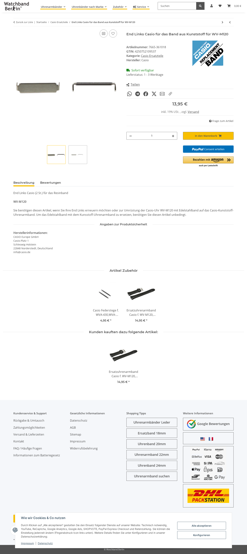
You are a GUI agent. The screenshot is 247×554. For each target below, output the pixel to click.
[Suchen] (200, 6)
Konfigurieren (201, 535)
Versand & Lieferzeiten (28, 434)
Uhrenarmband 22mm (152, 454)
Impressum (27, 543)
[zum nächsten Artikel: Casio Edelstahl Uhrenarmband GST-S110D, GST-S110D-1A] (222, 22)
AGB (73, 428)
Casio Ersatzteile (152, 56)
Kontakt (18, 441)
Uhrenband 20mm (152, 444)
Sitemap (75, 434)
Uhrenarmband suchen (152, 476)
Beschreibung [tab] (23, 182)
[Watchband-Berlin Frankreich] (212, 439)
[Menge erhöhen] (173, 135)
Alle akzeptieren (202, 525)
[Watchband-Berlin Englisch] (203, 439)
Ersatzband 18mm (152, 433)
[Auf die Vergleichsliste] (104, 34)
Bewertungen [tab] (50, 182)
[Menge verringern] (131, 135)
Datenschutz (45, 543)
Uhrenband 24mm (152, 465)
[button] (133, 84)
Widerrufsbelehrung (84, 448)
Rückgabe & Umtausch (28, 420)
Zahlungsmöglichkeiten (29, 428)
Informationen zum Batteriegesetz (36, 455)
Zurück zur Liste (24, 22)
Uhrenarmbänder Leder (151, 422)
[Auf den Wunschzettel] (113, 34)
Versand (193, 112)
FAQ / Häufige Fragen (27, 448)
